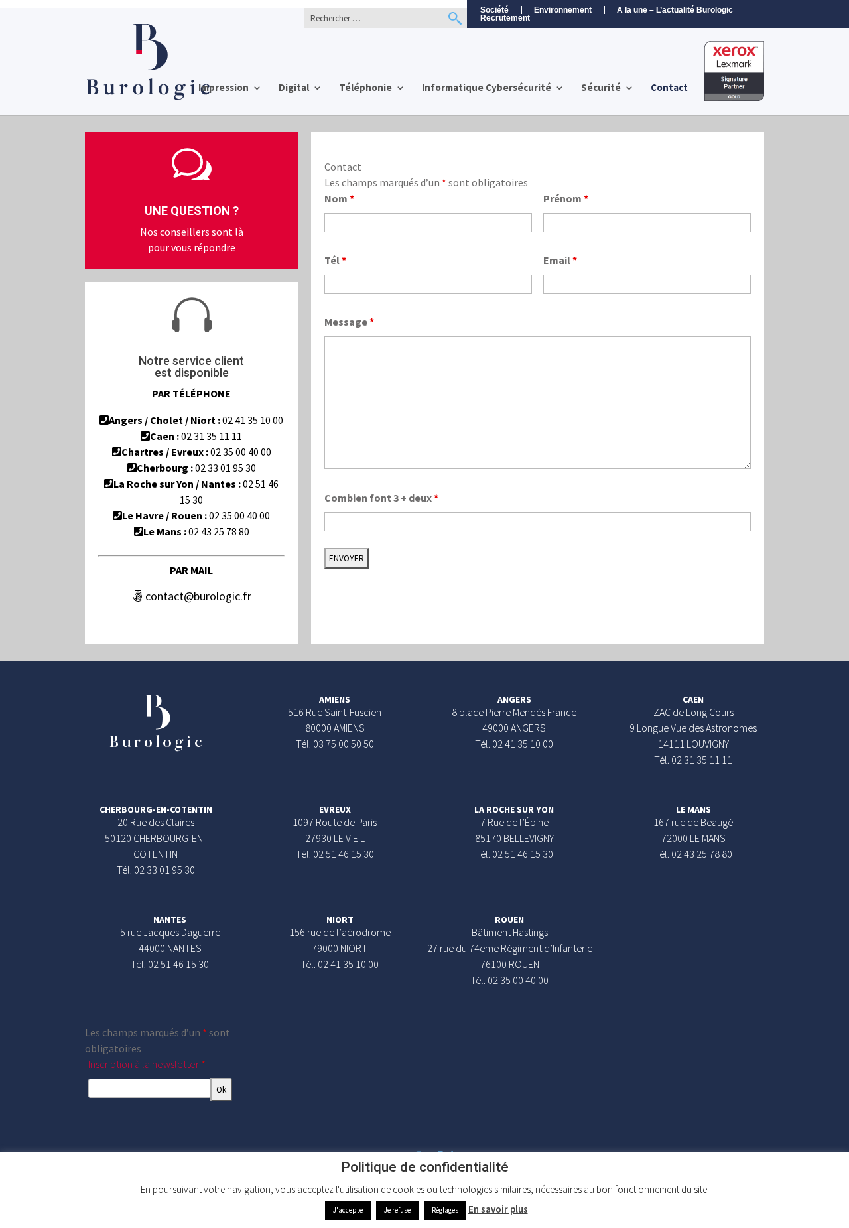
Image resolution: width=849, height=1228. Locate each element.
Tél (335, 260)
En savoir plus (498, 1209)
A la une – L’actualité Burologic (675, 10)
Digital (294, 88)
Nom (339, 198)
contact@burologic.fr (197, 596)
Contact (669, 88)
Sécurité (601, 88)
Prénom (565, 198)
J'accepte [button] (348, 1210)
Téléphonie (365, 88)
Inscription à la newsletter (147, 1064)
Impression (223, 88)
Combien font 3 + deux (381, 497)
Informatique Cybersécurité (486, 88)
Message (349, 321)
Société (494, 10)
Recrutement (505, 18)
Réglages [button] (445, 1210)
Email (560, 260)
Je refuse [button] (397, 1210)
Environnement (563, 10)
